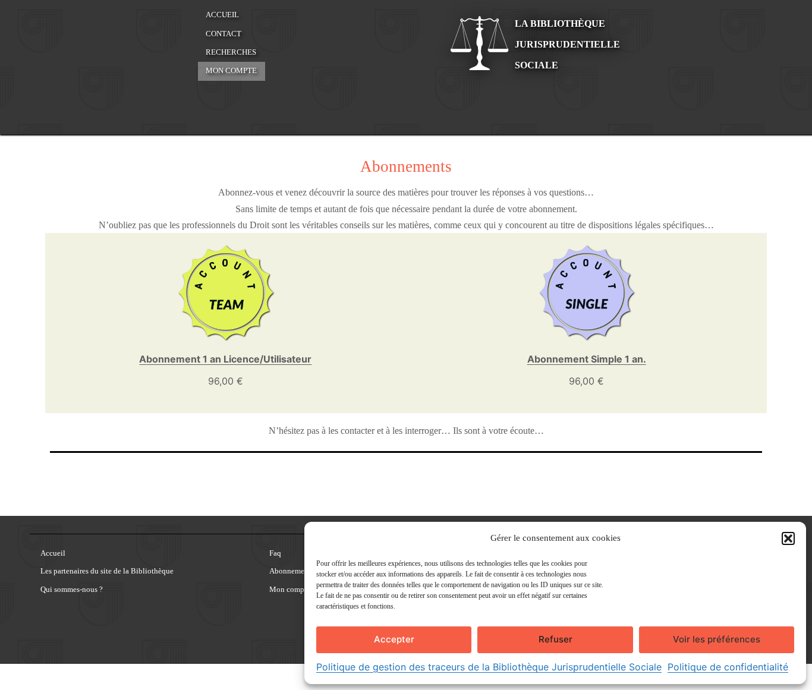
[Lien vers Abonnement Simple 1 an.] (586, 292)
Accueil (222, 15)
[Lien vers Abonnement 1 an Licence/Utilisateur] (225, 292)
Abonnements (291, 571)
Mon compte (231, 71)
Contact (223, 34)
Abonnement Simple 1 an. (586, 359)
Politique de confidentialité (728, 667)
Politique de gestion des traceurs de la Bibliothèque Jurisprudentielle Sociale (489, 667)
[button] (788, 538)
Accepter (394, 639)
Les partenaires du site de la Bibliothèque (107, 571)
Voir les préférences (716, 639)
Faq (275, 553)
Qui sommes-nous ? (71, 589)
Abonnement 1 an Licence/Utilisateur (225, 359)
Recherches (231, 52)
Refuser (555, 639)
